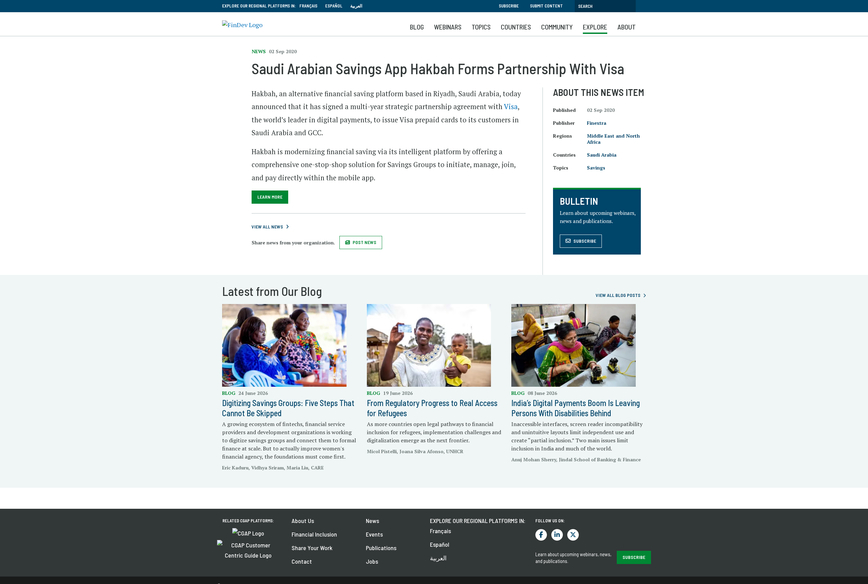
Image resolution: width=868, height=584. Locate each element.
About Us (303, 520)
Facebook (541, 535)
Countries (516, 27)
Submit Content (546, 5)
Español (333, 5)
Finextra (596, 123)
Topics (481, 27)
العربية (356, 5)
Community (557, 27)
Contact (302, 561)
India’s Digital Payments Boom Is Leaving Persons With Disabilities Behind (575, 408)
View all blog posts (618, 295)
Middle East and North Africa (613, 139)
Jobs (372, 561)
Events (374, 534)
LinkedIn (557, 535)
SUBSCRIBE (634, 557)
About (626, 27)
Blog (417, 27)
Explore (595, 27)
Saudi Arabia (601, 155)
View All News (267, 226)
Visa (511, 106)
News (372, 520)
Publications (381, 547)
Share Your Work (312, 547)
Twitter (573, 535)
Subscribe (509, 5)
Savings (596, 167)
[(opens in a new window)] (248, 532)
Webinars (447, 27)
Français (308, 5)
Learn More (269, 197)
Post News (364, 242)
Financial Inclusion (314, 534)
